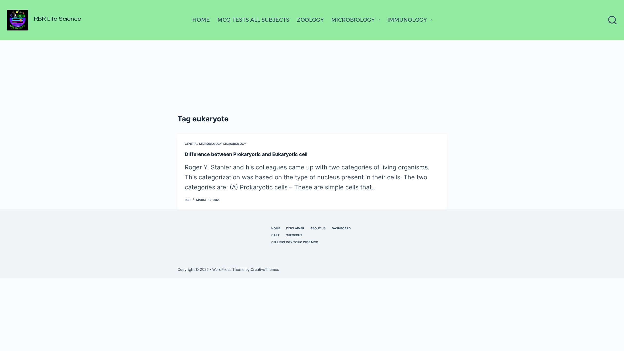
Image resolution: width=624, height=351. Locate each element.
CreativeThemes (265, 269)
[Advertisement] (312, 77)
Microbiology (353, 20)
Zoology (310, 20)
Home (201, 20)
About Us (318, 228)
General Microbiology (203, 144)
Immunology (407, 20)
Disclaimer (295, 228)
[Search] (612, 20)
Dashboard (341, 228)
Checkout (294, 235)
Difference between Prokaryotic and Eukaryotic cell (246, 154)
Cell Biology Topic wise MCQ (294, 242)
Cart (275, 235)
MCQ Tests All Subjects (253, 20)
